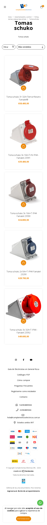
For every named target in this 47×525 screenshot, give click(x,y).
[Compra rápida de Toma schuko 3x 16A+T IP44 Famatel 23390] (23, 204)
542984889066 (25, 405)
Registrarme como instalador (23, 391)
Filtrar (5, 47)
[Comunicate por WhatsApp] (40, 503)
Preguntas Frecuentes (23, 386)
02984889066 (25, 410)
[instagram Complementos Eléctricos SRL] (15, 359)
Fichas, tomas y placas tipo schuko (23, 18)
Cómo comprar (23, 380)
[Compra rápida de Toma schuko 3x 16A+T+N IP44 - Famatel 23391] (23, 146)
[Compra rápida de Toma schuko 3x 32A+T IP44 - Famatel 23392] (23, 321)
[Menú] (5, 6)
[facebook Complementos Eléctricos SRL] (23, 359)
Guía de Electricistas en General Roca (23, 369)
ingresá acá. (12, 491)
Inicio (10, 17)
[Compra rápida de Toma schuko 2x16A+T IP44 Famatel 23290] (23, 262)
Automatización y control (23, 17)
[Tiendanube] (23, 472)
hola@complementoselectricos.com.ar (23, 417)
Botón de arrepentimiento (29, 491)
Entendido (23, 519)
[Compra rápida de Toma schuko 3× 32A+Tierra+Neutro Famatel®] (23, 88)
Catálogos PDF (23, 374)
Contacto (23, 397)
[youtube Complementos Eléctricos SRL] (31, 359)
